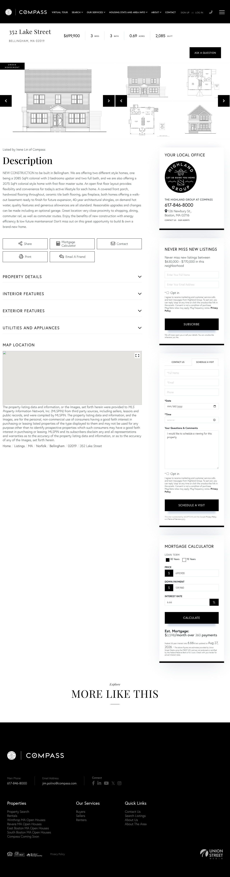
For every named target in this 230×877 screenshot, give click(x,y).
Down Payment (174, 581)
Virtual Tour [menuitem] (60, 12)
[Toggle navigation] (222, 12)
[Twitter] (113, 783)
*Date (168, 400)
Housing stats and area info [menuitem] (127, 12)
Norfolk (41, 446)
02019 (72, 446)
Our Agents (184, 220)
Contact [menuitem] (170, 12)
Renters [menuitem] (81, 820)
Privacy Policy (211, 517)
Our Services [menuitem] (95, 12)
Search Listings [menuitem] (135, 816)
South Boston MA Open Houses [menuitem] (29, 832)
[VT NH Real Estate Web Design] (211, 854)
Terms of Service (174, 519)
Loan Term (172, 554)
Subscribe (192, 324)
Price (168, 567)
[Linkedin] (99, 783)
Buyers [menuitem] (80, 811)
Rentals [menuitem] (12, 816)
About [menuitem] (155, 12)
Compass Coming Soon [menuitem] (23, 836)
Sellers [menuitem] (80, 816)
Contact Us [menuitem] (133, 811)
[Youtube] (106, 783)
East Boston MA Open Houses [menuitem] (28, 828)
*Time (168, 414)
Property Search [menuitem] (18, 811)
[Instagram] (119, 783)
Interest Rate (173, 596)
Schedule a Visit (205, 362)
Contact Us (170, 220)
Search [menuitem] (76, 12)
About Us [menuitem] (131, 820)
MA (30, 446)
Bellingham (57, 446)
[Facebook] (93, 783)
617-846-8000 (179, 205)
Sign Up (185, 13)
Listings (19, 446)
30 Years (175, 559)
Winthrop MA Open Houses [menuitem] (26, 820)
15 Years (191, 559)
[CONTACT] (205, 52)
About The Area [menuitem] (136, 824)
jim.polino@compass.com (59, 783)
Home (7, 446)
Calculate (191, 618)
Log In (199, 13)
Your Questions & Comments (181, 428)
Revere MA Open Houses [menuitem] (24, 824)
